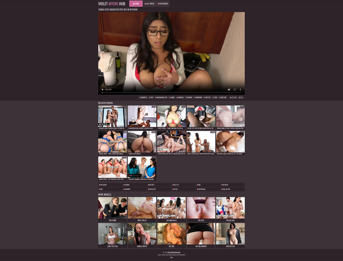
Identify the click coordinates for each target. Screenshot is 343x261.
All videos (150, 3)
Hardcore (199, 97)
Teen (215, 97)
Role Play (223, 97)
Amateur (180, 97)
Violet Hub (111, 3)
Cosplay (189, 97)
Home (137, 3)
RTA (171, 257)
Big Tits (208, 97)
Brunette (144, 97)
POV (151, 97)
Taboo (172, 97)
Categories (163, 3)
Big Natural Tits (161, 97)
